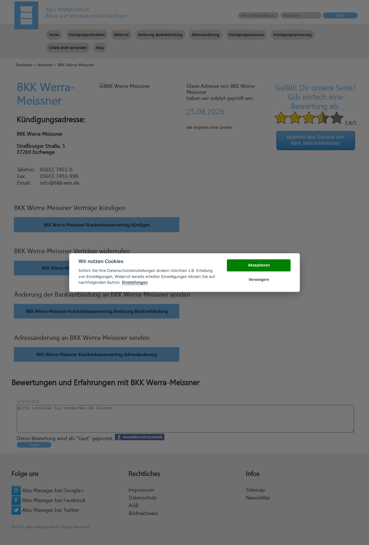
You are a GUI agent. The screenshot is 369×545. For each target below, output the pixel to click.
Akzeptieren (259, 265)
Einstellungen (135, 282)
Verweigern (258, 279)
